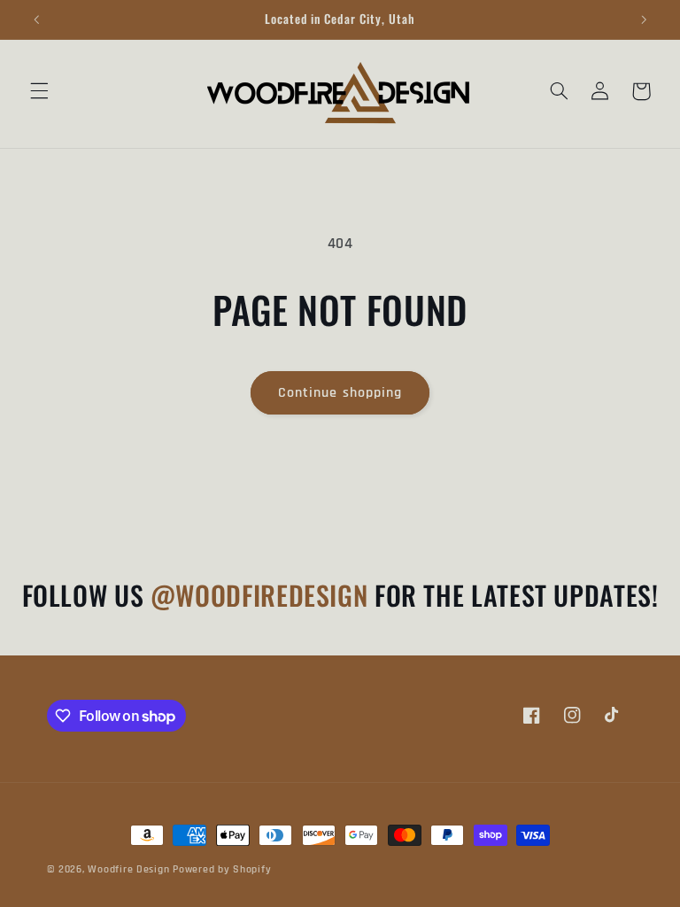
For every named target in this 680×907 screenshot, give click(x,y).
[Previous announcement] (36, 19)
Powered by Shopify (222, 869)
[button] (39, 91)
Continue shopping (340, 392)
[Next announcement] (643, 19)
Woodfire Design (128, 869)
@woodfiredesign (263, 595)
